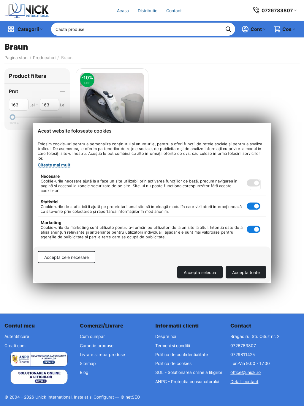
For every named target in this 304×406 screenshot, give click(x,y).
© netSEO (130, 396)
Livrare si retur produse (102, 354)
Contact (174, 10)
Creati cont (15, 345)
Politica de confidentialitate (181, 354)
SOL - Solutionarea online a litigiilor (188, 372)
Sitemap (88, 363)
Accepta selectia (200, 272)
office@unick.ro (245, 372)
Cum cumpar (92, 336)
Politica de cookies (173, 363)
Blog (84, 372)
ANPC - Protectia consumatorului (187, 381)
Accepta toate (246, 272)
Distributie (147, 10)
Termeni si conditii (172, 345)
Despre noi (165, 336)
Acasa (123, 10)
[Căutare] (228, 29)
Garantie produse (96, 345)
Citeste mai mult (54, 164)
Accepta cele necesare (66, 257)
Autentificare (16, 336)
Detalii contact (244, 381)
